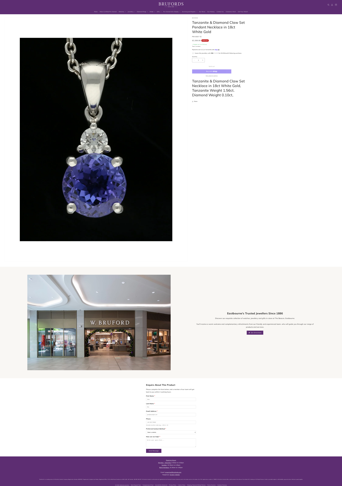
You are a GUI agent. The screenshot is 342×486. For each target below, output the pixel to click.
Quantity (194, 56)
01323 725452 (175, 475)
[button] (328, 5)
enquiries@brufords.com (173, 472)
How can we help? (153, 437)
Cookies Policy (181, 485)
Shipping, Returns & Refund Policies (196, 485)
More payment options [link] (212, 75)
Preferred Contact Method (156, 429)
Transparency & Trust (148, 485)
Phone (148, 419)
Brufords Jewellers (124, 485)
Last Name (150, 403)
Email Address (152, 411)
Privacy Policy (172, 485)
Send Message (154, 451)
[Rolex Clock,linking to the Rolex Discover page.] (11, 4)
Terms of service (211, 485)
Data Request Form (136, 485)
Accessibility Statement (161, 485)
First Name (150, 396)
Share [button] (196, 101)
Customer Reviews (222, 485)
